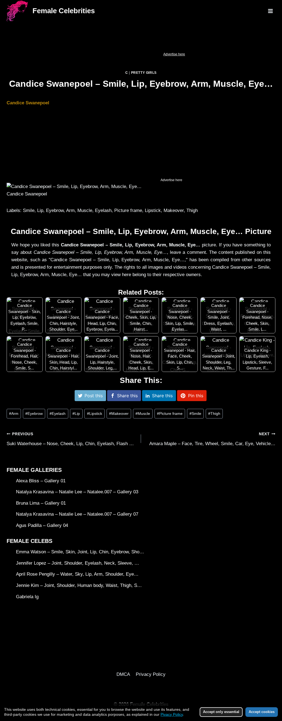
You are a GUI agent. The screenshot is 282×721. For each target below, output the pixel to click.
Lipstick (94, 414)
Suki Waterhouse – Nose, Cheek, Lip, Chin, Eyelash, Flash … (70, 439)
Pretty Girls (144, 73)
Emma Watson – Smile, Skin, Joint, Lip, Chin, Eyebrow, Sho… (80, 551)
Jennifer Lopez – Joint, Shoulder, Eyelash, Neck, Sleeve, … (77, 563)
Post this (94, 395)
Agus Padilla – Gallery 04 (42, 525)
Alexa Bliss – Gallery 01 (41, 480)
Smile (195, 414)
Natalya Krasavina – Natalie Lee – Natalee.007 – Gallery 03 (77, 491)
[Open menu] (270, 11)
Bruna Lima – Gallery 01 (41, 503)
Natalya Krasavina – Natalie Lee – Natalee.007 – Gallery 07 (77, 514)
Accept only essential (221, 712)
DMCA (123, 674)
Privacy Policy (151, 674)
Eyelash (58, 414)
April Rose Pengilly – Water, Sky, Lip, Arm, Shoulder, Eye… (77, 574)
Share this (127, 395)
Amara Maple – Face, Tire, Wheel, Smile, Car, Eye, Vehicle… (212, 439)
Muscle (142, 414)
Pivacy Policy (172, 714)
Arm (13, 414)
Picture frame (170, 414)
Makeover (119, 414)
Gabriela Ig (27, 596)
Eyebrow (34, 414)
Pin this (195, 395)
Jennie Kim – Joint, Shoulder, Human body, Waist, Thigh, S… (79, 585)
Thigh (214, 414)
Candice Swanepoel (28, 102)
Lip (76, 414)
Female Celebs (29, 541)
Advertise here (174, 54)
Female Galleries (34, 470)
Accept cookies (262, 712)
